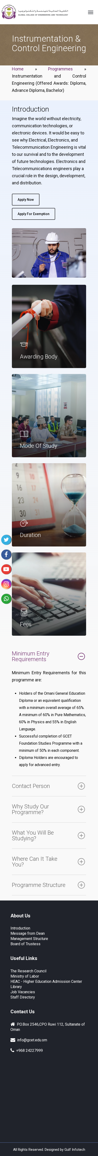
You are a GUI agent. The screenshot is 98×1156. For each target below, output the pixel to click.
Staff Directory (22, 997)
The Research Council (28, 971)
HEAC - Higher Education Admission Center (46, 981)
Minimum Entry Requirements (30, 656)
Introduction (20, 928)
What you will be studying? (33, 835)
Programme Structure (38, 885)
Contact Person (31, 786)
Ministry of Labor (24, 976)
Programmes (60, 68)
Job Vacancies (22, 992)
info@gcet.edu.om (31, 1040)
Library (16, 986)
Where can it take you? (34, 862)
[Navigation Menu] (90, 12)
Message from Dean (27, 933)
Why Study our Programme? (30, 809)
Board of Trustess (25, 944)
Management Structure (29, 938)
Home (18, 68)
